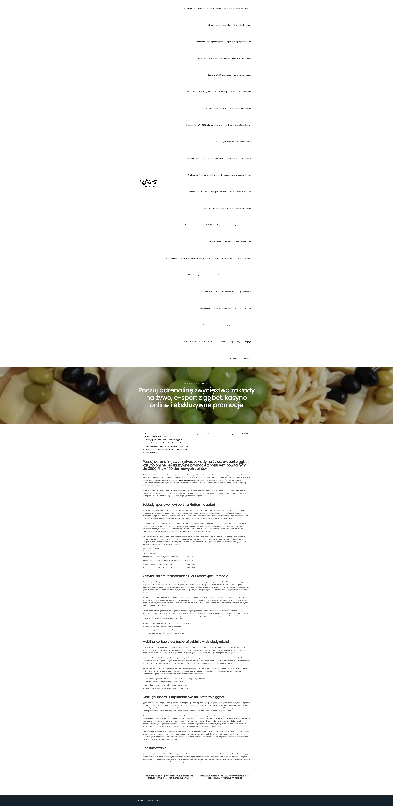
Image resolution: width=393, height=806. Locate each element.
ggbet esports (184, 480)
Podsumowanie (151, 453)
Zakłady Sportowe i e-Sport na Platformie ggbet (163, 440)
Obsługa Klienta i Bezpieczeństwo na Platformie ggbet (166, 449)
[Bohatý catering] (148, 183)
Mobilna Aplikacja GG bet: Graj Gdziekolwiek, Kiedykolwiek (166, 446)
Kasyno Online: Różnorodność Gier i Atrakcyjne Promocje (166, 443)
